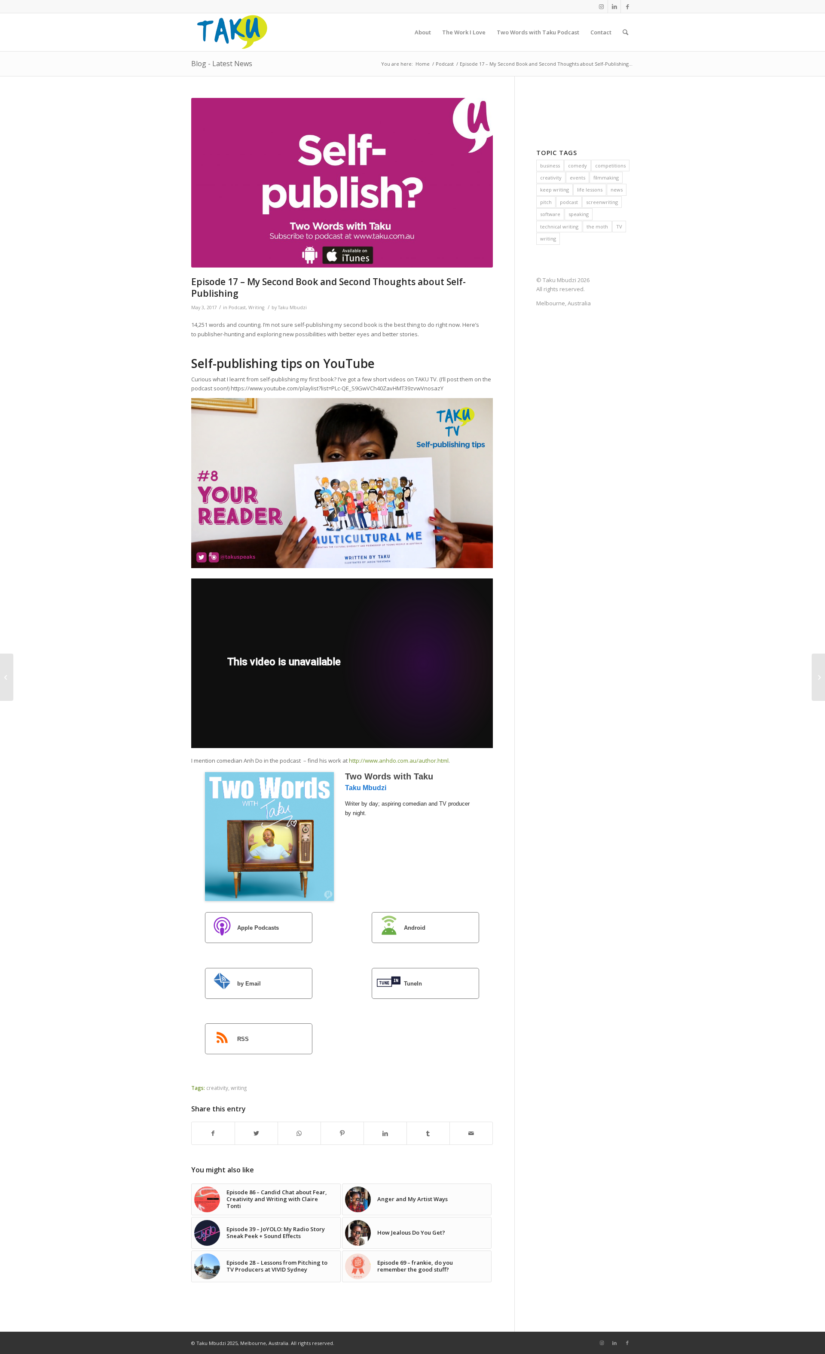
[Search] (625, 32)
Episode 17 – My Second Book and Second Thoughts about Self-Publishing (328, 287)
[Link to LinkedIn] (614, 6)
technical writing (559, 226)
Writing (256, 307)
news (617, 189)
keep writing (554, 189)
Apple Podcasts (258, 928)
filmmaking (606, 177)
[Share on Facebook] (213, 1133)
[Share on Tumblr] (428, 1133)
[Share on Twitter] (256, 1133)
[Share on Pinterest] (342, 1133)
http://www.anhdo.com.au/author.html (399, 760)
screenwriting (602, 202)
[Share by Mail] (471, 1133)
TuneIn (413, 983)
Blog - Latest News (221, 63)
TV (619, 226)
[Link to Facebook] (627, 6)
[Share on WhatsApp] (299, 1133)
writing (239, 1087)
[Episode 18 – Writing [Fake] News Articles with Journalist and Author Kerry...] (818, 677)
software (550, 214)
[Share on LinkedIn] (385, 1133)
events (577, 177)
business (550, 165)
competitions (610, 165)
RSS (243, 1039)
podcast (569, 202)
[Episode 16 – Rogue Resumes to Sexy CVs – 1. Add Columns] (6, 677)
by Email (249, 983)
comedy (577, 165)
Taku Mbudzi (292, 307)
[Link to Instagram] (601, 6)
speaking (578, 214)
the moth (597, 226)
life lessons (589, 189)
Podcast (237, 307)
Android (414, 928)
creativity (217, 1087)
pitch (546, 202)
